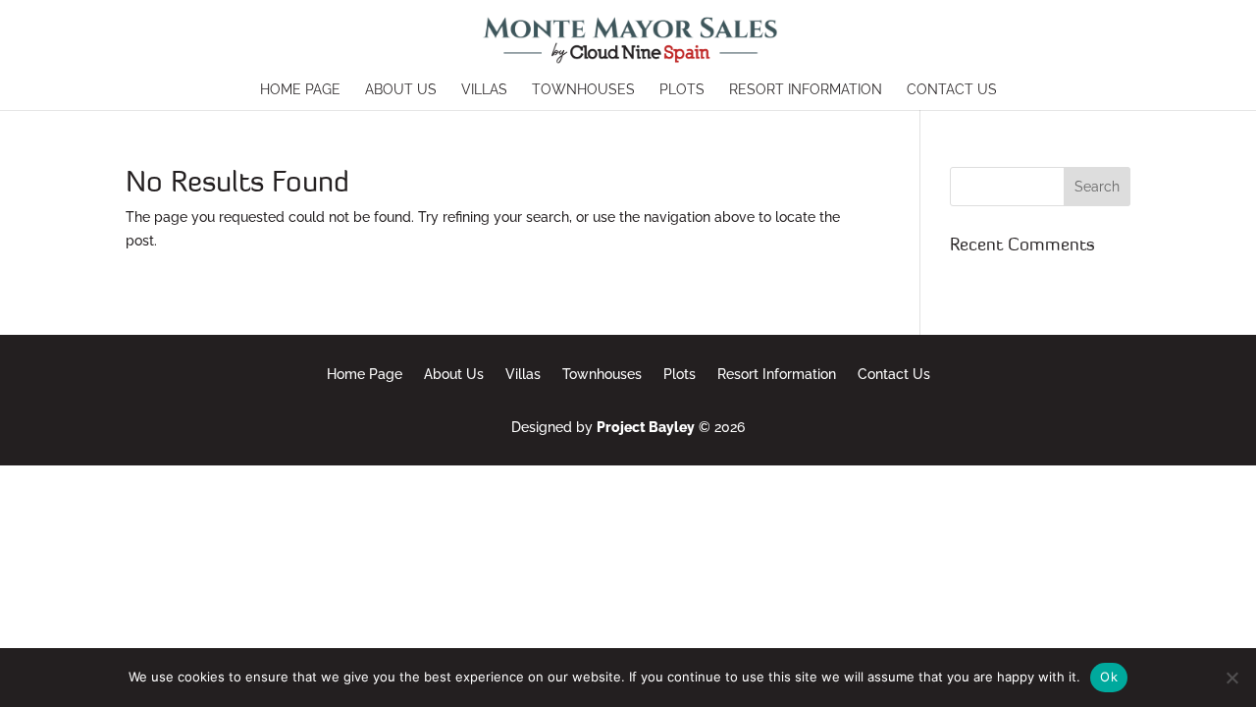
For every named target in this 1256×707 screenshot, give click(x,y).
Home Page (300, 89)
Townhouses (583, 89)
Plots (682, 89)
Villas (484, 89)
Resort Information (805, 89)
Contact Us (952, 89)
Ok (1109, 676)
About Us (401, 89)
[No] (1231, 677)
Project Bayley (646, 427)
